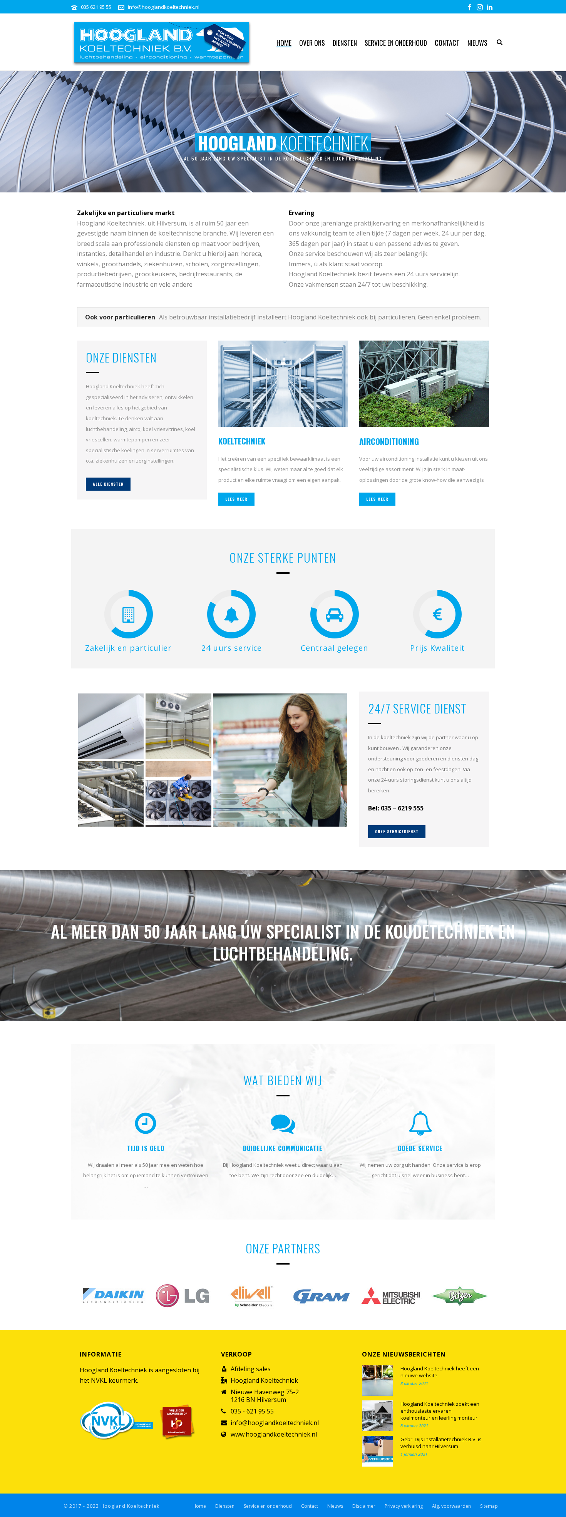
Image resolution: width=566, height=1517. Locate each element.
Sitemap (489, 1506)
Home (283, 42)
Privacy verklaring (404, 1506)
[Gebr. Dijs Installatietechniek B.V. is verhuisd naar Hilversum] (377, 1451)
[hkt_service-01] (178, 794)
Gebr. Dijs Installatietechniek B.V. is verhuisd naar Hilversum (441, 1443)
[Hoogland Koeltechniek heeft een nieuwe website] (377, 1380)
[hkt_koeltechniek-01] (111, 794)
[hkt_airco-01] (111, 726)
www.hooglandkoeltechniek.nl (274, 1434)
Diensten (345, 42)
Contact (447, 42)
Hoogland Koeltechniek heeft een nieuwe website (439, 1372)
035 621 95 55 (96, 6)
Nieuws (477, 42)
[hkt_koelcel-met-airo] (178, 726)
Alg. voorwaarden (451, 1506)
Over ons (312, 42)
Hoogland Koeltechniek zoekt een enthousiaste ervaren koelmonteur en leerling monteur (439, 1410)
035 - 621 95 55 (252, 1411)
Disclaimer (363, 1506)
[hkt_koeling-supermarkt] (280, 760)
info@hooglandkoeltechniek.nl (163, 6)
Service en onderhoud (396, 42)
